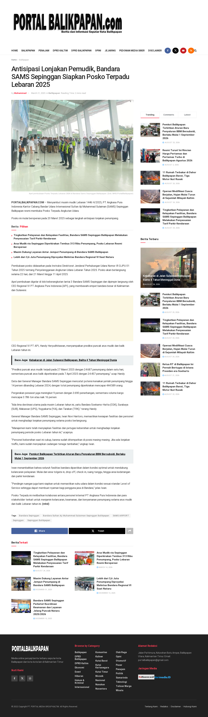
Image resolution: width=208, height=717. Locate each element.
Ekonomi (79, 667)
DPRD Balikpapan (81, 50)
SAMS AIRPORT (121, 516)
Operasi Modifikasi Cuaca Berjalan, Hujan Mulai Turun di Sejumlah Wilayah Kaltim (178, 195)
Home (14, 50)
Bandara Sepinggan (29, 516)
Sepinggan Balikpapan (38, 520)
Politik (119, 673)
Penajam (44, 50)
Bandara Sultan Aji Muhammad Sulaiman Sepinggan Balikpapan (76, 516)
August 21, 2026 (171, 375)
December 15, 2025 (106, 593)
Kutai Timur (101, 671)
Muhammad (20, 93)
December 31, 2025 (43, 590)
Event (78, 671)
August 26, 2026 (152, 284)
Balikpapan (28, 50)
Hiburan (79, 676)
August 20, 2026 (171, 394)
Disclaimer (155, 50)
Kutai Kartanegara (102, 666)
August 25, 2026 (171, 312)
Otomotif (121, 660)
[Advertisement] (169, 23)
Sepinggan (18, 520)
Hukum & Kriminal (79, 681)
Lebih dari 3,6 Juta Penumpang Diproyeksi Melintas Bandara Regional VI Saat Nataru (64, 257)
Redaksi (164, 706)
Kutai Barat (101, 660)
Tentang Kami (151, 706)
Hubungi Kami (190, 706)
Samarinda (122, 677)
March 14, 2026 (105, 567)
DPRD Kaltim (60, 50)
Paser (119, 665)
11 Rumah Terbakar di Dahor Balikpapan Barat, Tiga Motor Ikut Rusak (179, 176)
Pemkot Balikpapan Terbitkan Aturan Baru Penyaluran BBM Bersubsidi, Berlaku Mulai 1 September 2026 (178, 131)
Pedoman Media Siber (132, 50)
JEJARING (110, 50)
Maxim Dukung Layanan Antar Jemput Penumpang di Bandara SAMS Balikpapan (61, 252)
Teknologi (121, 682)
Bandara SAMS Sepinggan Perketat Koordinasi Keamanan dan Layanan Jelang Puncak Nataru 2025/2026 (48, 607)
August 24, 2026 (42, 571)
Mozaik (99, 676)
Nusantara (101, 688)
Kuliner (99, 656)
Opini (98, 50)
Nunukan (100, 684)
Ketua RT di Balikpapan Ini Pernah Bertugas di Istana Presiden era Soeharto (177, 368)
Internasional (82, 687)
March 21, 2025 (38, 93)
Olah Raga (121, 652)
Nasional (100, 680)
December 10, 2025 (43, 618)
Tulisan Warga (123, 686)
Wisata (119, 690)
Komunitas (101, 652)
